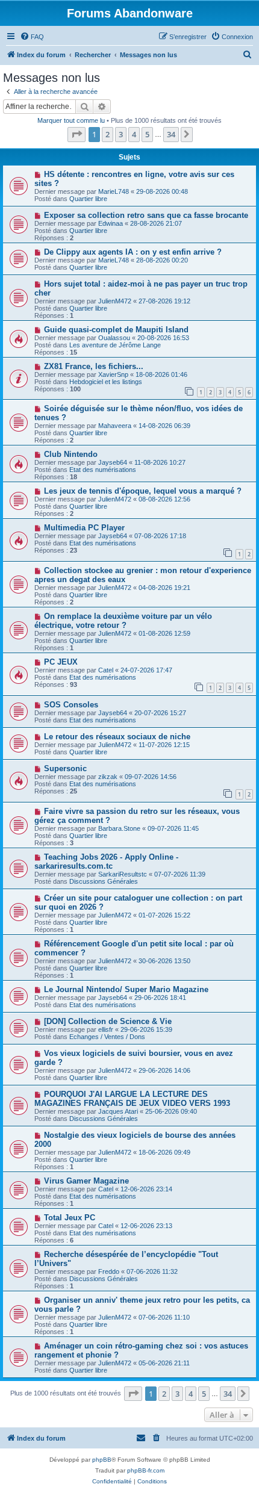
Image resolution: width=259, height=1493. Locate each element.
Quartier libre (88, 198)
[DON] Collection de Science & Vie (108, 1021)
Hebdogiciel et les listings (105, 381)
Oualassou (114, 337)
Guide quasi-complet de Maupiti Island (116, 329)
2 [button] (107, 134)
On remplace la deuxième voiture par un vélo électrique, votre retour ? (123, 621)
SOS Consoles (71, 704)
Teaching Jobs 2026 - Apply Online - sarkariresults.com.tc (106, 861)
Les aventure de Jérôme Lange (115, 345)
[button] (76, 134)
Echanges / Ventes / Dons (107, 1036)
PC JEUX (61, 661)
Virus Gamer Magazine (86, 1180)
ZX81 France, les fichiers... (93, 366)
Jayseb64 (112, 462)
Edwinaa (110, 223)
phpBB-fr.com (145, 1470)
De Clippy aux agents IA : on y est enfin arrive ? (133, 251)
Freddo (108, 1271)
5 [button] (147, 134)
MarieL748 (113, 191)
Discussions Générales (103, 881)
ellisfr (105, 1029)
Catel (105, 670)
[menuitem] (32, 36)
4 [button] (134, 134)
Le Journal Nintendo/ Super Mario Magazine (126, 989)
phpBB (101, 1459)
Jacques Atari (118, 1111)
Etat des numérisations (102, 469)
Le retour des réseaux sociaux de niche (117, 736)
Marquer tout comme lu (71, 120)
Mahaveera (114, 425)
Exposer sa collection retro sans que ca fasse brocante (146, 215)
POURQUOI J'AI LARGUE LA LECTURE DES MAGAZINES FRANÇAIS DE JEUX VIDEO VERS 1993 (132, 1099)
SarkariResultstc (122, 874)
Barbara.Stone (119, 828)
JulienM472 (114, 301)
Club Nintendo (71, 454)
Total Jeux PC (69, 1217)
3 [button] (121, 134)
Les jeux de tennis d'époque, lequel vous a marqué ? (143, 490)
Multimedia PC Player (84, 527)
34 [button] (171, 134)
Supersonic (65, 768)
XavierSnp (113, 374)
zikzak (107, 776)
